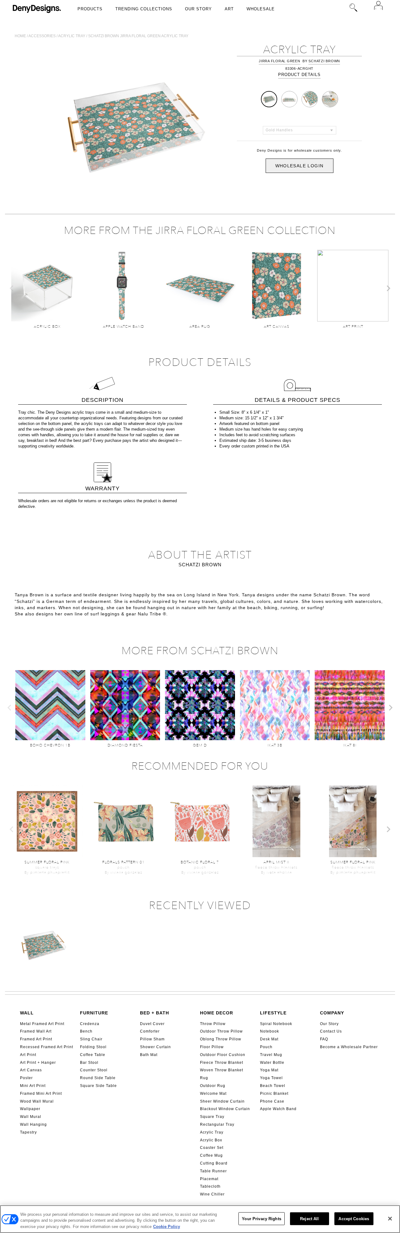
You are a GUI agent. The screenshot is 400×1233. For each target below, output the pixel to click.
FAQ (324, 1039)
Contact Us (331, 1031)
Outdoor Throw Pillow (221, 1031)
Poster (26, 1078)
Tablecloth (210, 1186)
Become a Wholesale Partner (349, 1047)
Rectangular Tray (217, 1124)
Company (332, 1012)
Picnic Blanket (274, 1093)
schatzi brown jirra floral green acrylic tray (138, 36)
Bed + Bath (154, 1012)
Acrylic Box (211, 1140)
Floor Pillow (212, 1047)
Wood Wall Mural (37, 1101)
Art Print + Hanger (38, 1062)
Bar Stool (89, 1062)
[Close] (390, 1218)
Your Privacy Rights (261, 1218)
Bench (86, 1031)
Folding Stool (93, 1047)
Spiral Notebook (276, 1024)
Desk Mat (269, 1039)
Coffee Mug (211, 1155)
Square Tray (212, 1116)
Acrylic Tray (211, 1132)
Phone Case (272, 1101)
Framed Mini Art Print (41, 1093)
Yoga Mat (269, 1070)
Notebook (269, 1031)
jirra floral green (279, 61)
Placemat (209, 1179)
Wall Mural (30, 1116)
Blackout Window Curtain (225, 1109)
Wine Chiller (212, 1194)
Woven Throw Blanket (221, 1070)
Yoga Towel (271, 1078)
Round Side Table (98, 1078)
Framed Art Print (36, 1039)
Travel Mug (271, 1055)
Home (20, 36)
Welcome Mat (213, 1093)
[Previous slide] (12, 288)
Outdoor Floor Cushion (222, 1055)
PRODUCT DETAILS (299, 74)
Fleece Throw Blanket (221, 1062)
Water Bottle (272, 1062)
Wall (27, 1012)
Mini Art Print (33, 1086)
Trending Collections (143, 9)
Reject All (309, 1218)
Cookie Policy (166, 1226)
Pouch (266, 1047)
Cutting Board (214, 1163)
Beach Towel (272, 1086)
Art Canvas (31, 1070)
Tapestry (28, 1132)
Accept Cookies (353, 1218)
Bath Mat (149, 1055)
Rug (204, 1078)
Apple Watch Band (278, 1109)
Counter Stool (94, 1070)
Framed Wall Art (36, 1031)
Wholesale (261, 9)
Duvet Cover (152, 1024)
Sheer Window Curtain (222, 1101)
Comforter (150, 1031)
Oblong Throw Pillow (220, 1039)
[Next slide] (388, 288)
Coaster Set (211, 1147)
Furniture (94, 1012)
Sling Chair (91, 1039)
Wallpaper (30, 1109)
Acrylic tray (71, 36)
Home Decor (216, 1012)
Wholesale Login (299, 165)
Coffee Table (92, 1055)
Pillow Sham (152, 1039)
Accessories (42, 36)
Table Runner (213, 1171)
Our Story (198, 9)
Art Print (28, 1055)
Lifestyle (273, 1012)
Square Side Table (98, 1086)
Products (90, 9)
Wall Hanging (33, 1124)
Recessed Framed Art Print (46, 1047)
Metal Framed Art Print (42, 1024)
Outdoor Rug (212, 1086)
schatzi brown (324, 61)
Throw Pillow (213, 1024)
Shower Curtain (155, 1047)
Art (229, 9)
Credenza (89, 1024)
